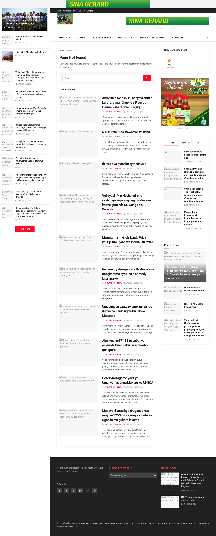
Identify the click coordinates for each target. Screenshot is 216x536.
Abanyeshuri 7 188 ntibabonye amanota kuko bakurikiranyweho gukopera (30, 144)
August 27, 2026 (132, 425)
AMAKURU (81, 38)
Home (62, 50)
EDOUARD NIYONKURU (113, 112)
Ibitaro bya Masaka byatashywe (30, 52)
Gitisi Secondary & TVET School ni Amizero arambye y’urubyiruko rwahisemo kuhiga (194, 195)
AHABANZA (116, 523)
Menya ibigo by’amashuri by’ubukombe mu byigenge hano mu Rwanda (193, 218)
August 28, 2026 (132, 112)
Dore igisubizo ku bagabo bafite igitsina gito (195, 154)
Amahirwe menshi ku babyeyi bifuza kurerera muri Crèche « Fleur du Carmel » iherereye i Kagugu (23, 20)
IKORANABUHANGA (102, 38)
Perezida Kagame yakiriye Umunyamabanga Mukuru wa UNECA (29, 161)
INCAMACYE (177, 38)
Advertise (67, 11)
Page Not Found (73, 50)
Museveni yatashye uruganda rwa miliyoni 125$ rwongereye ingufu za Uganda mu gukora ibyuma (31, 177)
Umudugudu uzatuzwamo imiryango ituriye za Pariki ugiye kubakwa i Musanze (30, 127)
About (59, 11)
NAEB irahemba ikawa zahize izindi (126, 132)
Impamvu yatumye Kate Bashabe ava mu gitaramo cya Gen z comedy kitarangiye (30, 111)
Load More (25, 229)
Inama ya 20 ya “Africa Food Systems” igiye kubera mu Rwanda (28, 194)
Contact (90, 11)
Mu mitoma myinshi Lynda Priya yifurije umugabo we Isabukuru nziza (30, 94)
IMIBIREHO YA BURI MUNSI (152, 38)
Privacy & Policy (79, 11)
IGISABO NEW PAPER (88, 523)
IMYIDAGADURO (125, 38)
